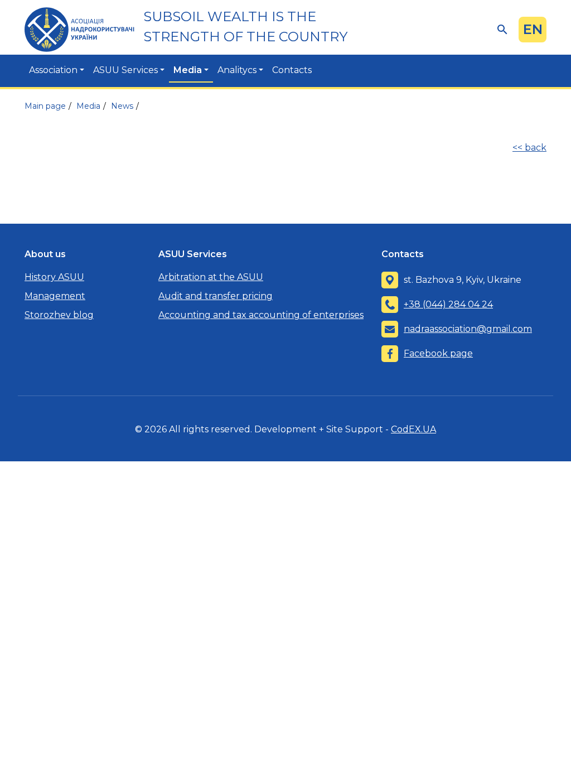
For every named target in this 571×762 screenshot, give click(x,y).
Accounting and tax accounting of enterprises (261, 315)
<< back (529, 147)
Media (187, 70)
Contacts (292, 70)
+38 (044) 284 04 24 (448, 304)
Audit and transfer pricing (215, 296)
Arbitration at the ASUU (210, 277)
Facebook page (438, 353)
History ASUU (54, 277)
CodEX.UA (413, 429)
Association (53, 70)
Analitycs (237, 70)
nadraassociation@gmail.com (468, 329)
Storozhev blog (59, 315)
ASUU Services (125, 70)
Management (55, 296)
